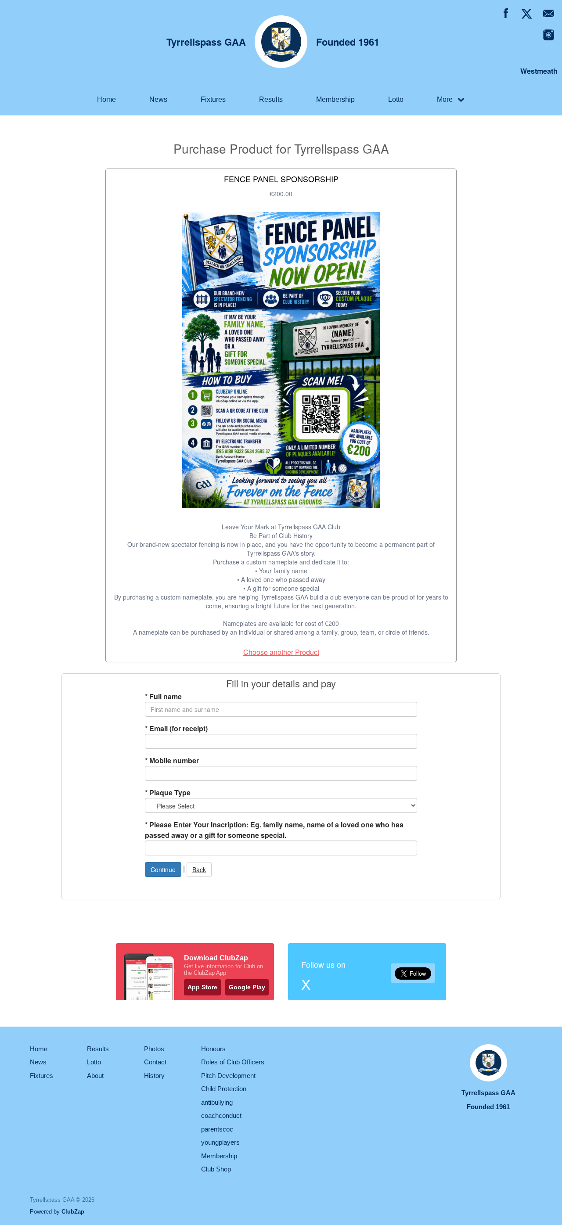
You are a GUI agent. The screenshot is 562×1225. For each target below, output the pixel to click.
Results (271, 99)
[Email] (549, 13)
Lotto (395, 99)
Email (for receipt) (176, 728)
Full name (163, 696)
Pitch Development (228, 1075)
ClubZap (72, 1211)
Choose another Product (281, 652)
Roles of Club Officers (232, 1062)
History (154, 1075)
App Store (202, 987)
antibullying (217, 1102)
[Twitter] (527, 13)
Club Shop (216, 1169)
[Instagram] (549, 35)
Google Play (247, 987)
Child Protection (223, 1088)
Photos (154, 1049)
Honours (213, 1049)
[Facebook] (506, 13)
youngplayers (220, 1142)
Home (106, 99)
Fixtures (213, 99)
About (95, 1075)
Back (199, 869)
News (158, 99)
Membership (335, 99)
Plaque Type (168, 792)
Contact (155, 1062)
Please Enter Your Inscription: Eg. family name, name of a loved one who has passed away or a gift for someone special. (274, 829)
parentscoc (217, 1129)
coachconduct (221, 1115)
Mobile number (172, 760)
